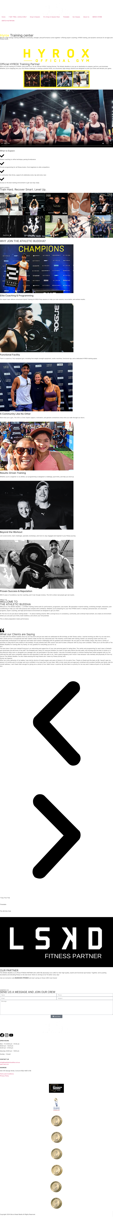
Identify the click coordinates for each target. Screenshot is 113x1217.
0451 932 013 (4, 1064)
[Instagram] (7, 1035)
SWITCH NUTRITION (8, 20)
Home (3, 17)
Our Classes (76, 17)
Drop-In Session (35, 17)
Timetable (66, 17)
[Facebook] (2, 1035)
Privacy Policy (4, 1076)
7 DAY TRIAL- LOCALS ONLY (18, 17)
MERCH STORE (97, 17)
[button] (56, 723)
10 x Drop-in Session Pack (51, 17)
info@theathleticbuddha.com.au (10, 1062)
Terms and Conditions (7, 1074)
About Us (86, 17)
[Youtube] (11, 1035)
